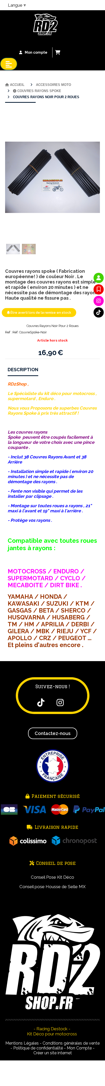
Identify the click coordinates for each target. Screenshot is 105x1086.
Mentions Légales (22, 1043)
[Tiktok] (99, 312)
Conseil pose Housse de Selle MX (52, 886)
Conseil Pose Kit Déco (52, 877)
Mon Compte (79, 1048)
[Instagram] (99, 301)
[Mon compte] (99, 278)
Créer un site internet (52, 1052)
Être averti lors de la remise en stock (40, 312)
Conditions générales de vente (71, 1043)
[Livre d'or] (99, 289)
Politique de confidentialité (38, 1048)
